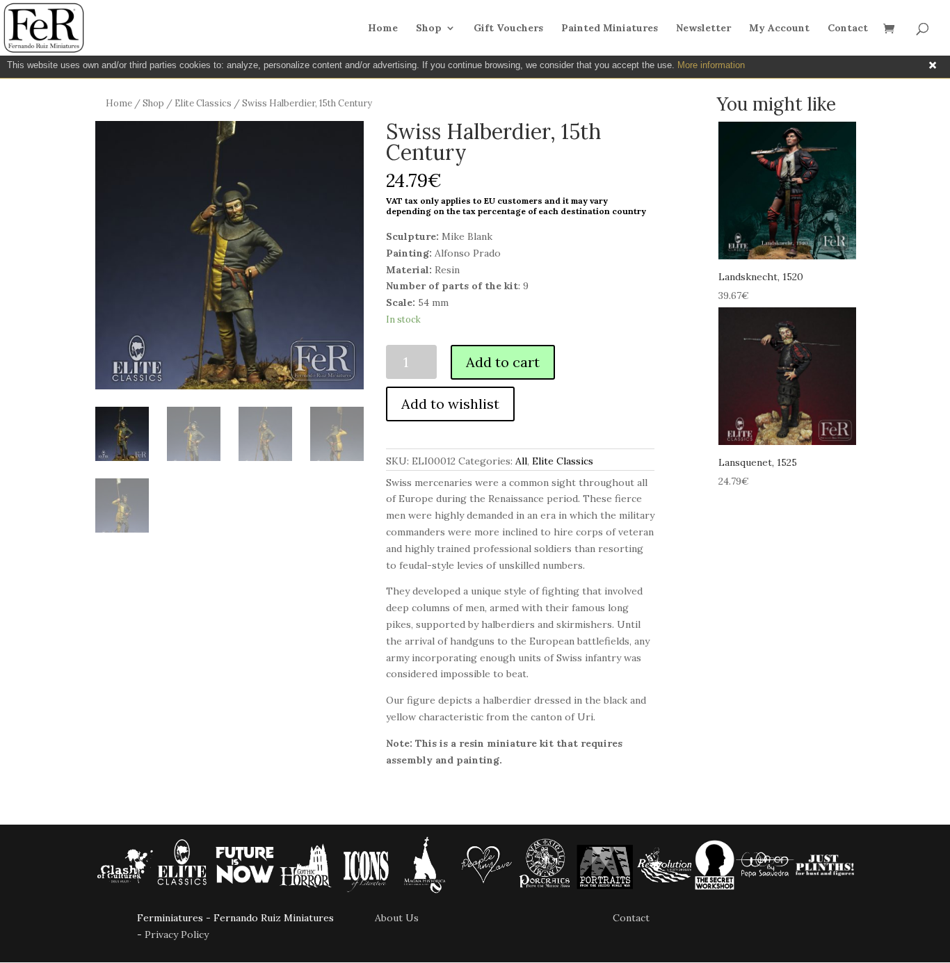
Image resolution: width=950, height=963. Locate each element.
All (521, 461)
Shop (429, 28)
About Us (397, 918)
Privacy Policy (177, 934)
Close (932, 65)
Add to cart (503, 362)
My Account (779, 28)
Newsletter (703, 28)
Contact (848, 28)
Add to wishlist (450, 403)
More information (711, 65)
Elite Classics (203, 103)
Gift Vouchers (508, 28)
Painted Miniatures (609, 28)
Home (383, 28)
